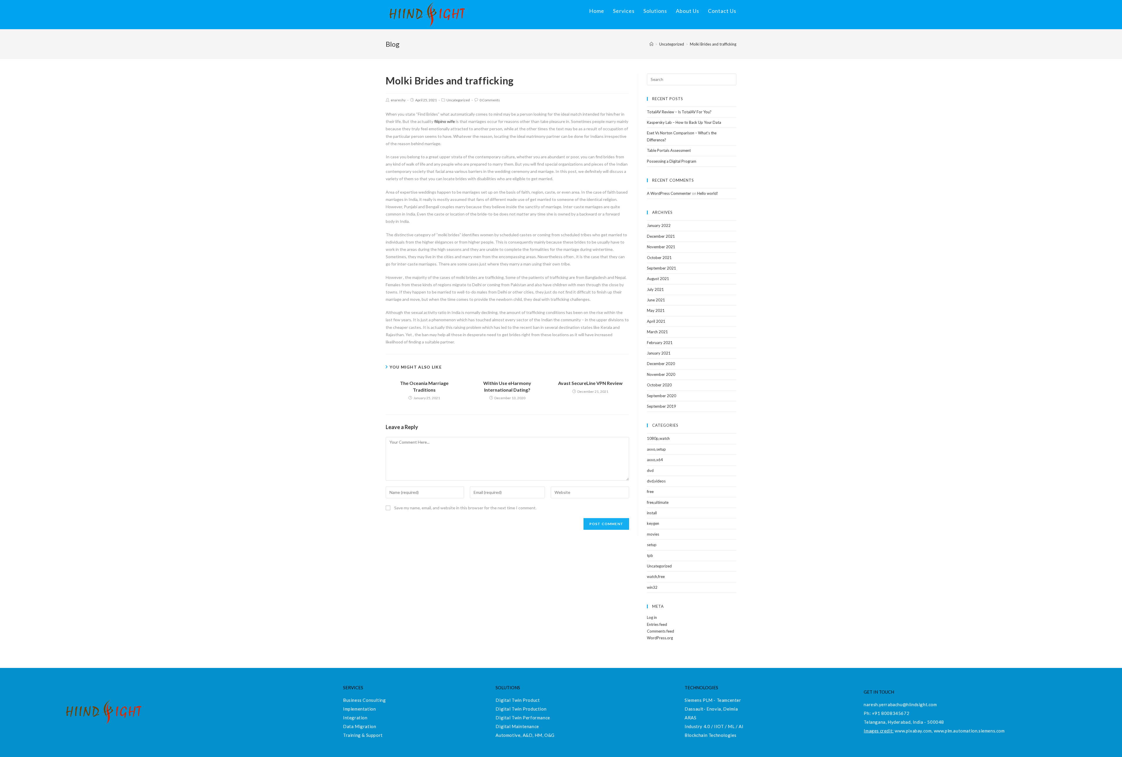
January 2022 (659, 225)
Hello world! (707, 193)
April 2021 (656, 321)
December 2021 (661, 236)
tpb (650, 555)
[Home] (651, 44)
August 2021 (658, 278)
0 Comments (489, 100)
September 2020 (661, 395)
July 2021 (655, 289)
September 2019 (661, 406)
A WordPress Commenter (669, 193)
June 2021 (656, 300)
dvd (650, 470)
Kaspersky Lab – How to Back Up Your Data (684, 122)
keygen (653, 523)
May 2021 (656, 310)
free (650, 491)
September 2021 (661, 268)
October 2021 (659, 257)
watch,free (656, 576)
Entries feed (657, 624)
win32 (652, 587)
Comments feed (660, 631)
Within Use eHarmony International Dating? (507, 386)
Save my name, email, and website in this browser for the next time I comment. (465, 507)
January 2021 (659, 353)
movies (653, 534)
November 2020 (661, 374)
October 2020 (659, 385)
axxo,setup (656, 449)
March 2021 (657, 331)
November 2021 (661, 246)
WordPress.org (660, 638)
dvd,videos (656, 481)
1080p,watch (658, 438)
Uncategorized (458, 100)
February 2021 (660, 342)
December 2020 (661, 363)
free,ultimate (658, 502)
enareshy (398, 100)
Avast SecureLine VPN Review (590, 383)
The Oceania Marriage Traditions (424, 386)
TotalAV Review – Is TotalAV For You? (679, 112)
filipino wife (444, 121)
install (652, 513)
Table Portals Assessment (669, 150)
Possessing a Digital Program (671, 161)
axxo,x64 (655, 459)
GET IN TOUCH (879, 692)
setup (652, 544)
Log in (652, 617)
